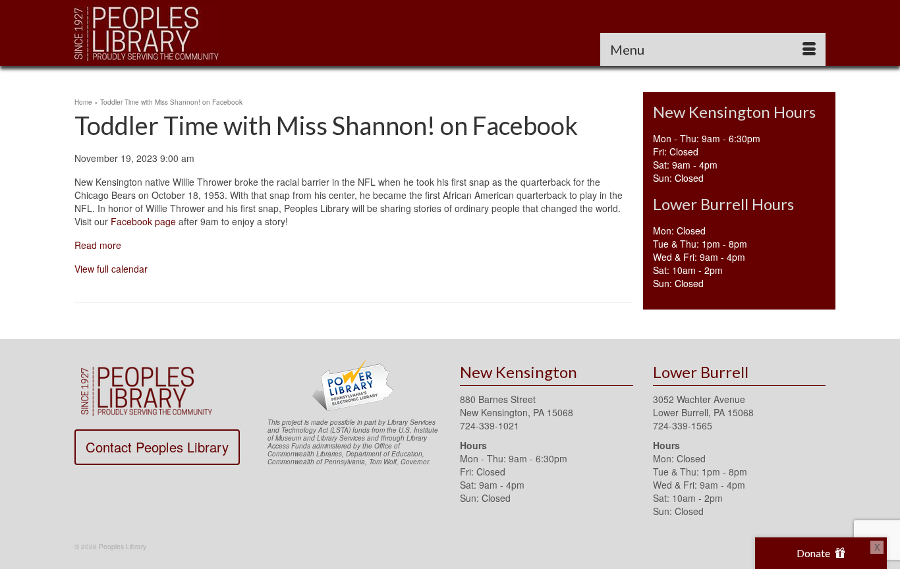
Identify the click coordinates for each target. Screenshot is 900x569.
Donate (814, 553)
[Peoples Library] (193, 33)
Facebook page (143, 221)
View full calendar (111, 268)
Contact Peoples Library (157, 446)
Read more (97, 245)
